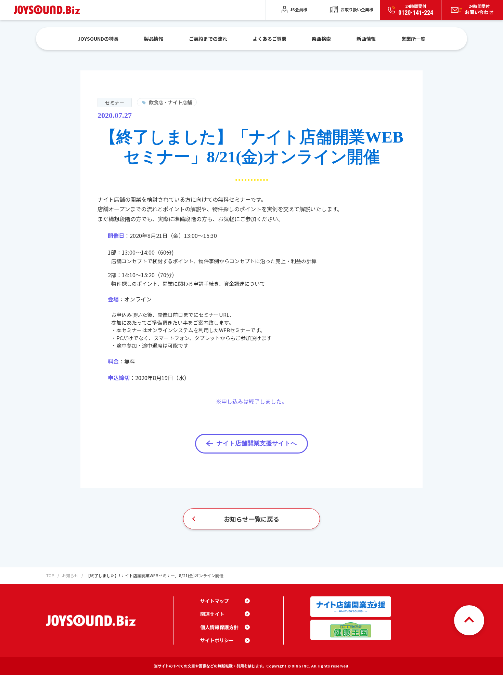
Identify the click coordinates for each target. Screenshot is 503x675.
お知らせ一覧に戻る (251, 518)
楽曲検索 (321, 38)
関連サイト (212, 613)
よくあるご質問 (269, 38)
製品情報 (153, 38)
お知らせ (70, 575)
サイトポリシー (217, 640)
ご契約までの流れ (208, 38)
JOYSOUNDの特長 (98, 38)
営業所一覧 (413, 38)
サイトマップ (214, 600)
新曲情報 (366, 38)
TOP (50, 575)
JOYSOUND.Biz (48, 9)
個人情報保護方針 (219, 627)
